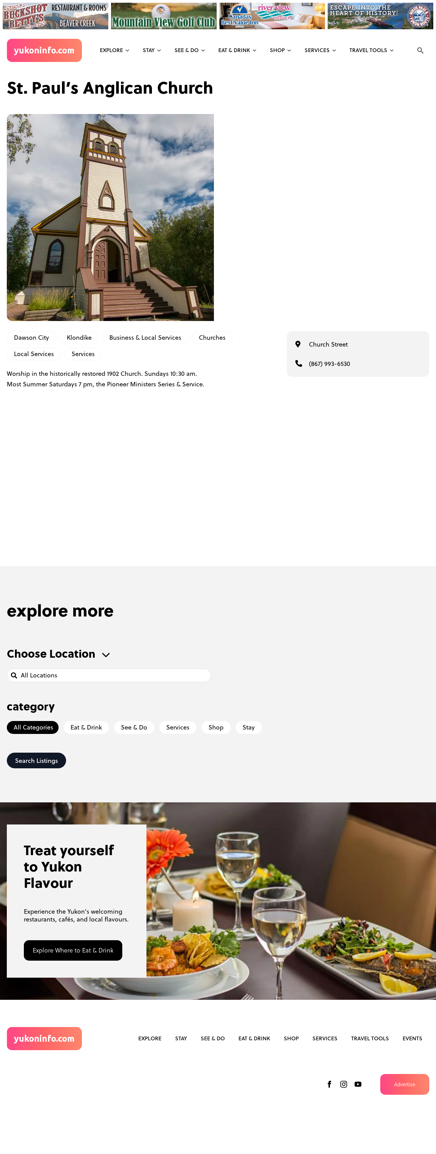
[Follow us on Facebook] (329, 1084)
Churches (212, 337)
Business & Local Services (145, 337)
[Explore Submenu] (129, 50)
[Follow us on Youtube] (358, 1084)
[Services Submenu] (336, 50)
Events (412, 1038)
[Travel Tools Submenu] (393, 50)
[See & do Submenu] (205, 50)
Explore (111, 50)
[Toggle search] (420, 50)
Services (317, 50)
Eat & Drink (234, 50)
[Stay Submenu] (161, 50)
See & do (186, 50)
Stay (149, 50)
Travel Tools (368, 50)
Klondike (79, 337)
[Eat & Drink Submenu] (256, 50)
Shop (277, 50)
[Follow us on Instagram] (344, 1084)
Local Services (34, 354)
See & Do (213, 1038)
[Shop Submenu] (291, 50)
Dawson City (31, 337)
